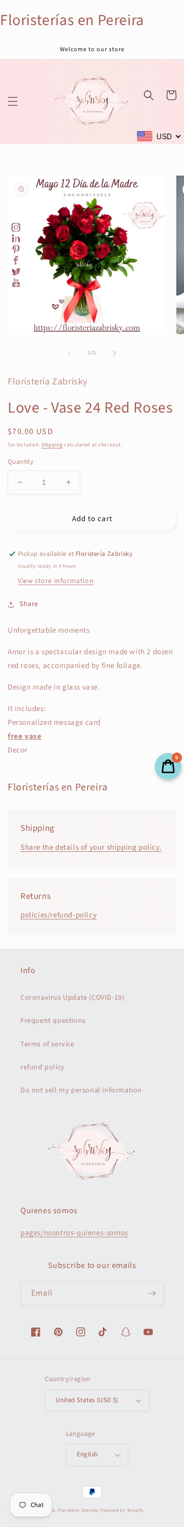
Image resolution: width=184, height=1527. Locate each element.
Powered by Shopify (122, 1510)
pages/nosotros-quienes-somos (74, 1233)
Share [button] (28, 604)
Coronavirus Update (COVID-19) (72, 998)
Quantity (20, 461)
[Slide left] (69, 353)
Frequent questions (53, 1021)
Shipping (52, 444)
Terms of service (47, 1044)
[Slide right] (114, 353)
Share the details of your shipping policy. (91, 847)
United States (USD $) (87, 1400)
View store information (56, 581)
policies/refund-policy (58, 915)
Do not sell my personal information (81, 1090)
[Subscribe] (152, 1293)
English (87, 1454)
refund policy (42, 1067)
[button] (13, 101)
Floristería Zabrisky (78, 1510)
